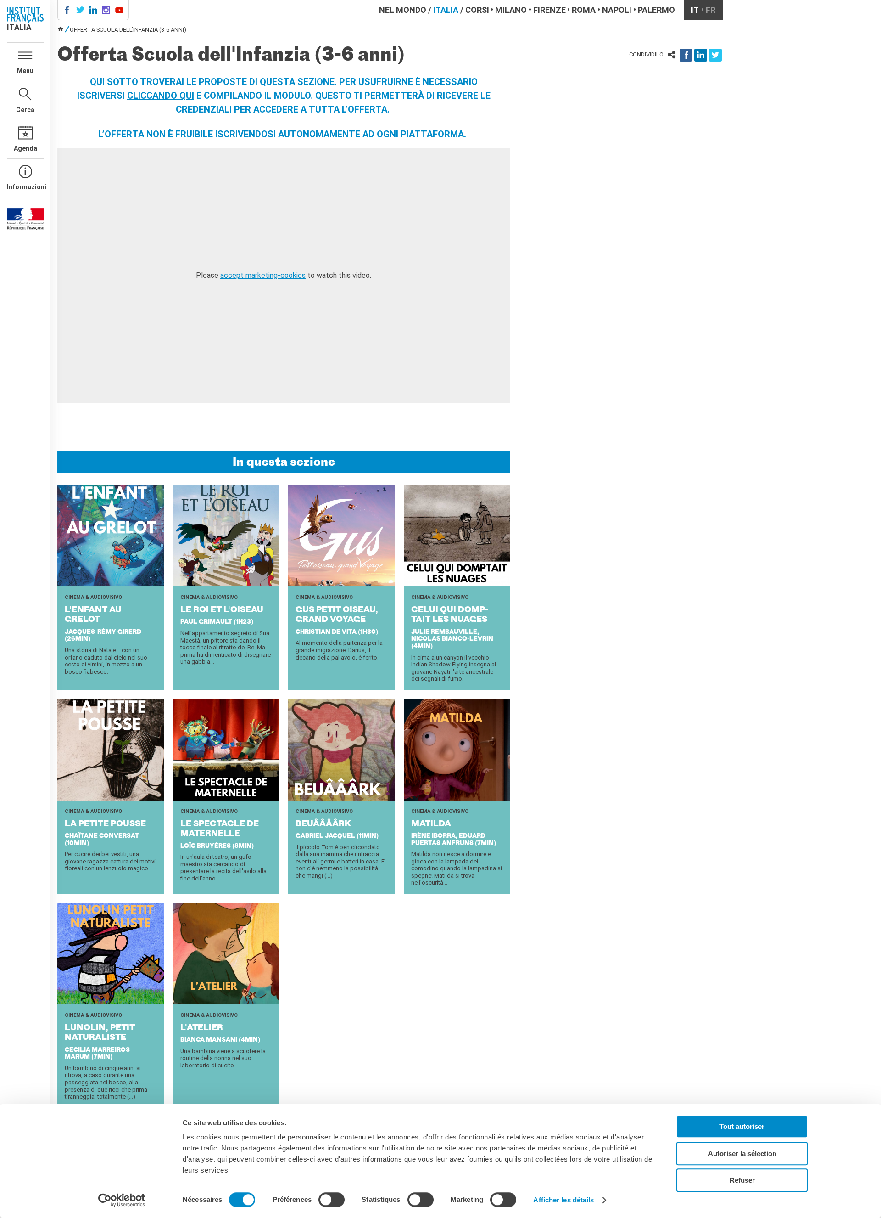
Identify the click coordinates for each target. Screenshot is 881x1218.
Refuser (742, 1180)
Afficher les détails (563, 1200)
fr (710, 10)
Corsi (477, 10)
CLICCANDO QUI (160, 95)
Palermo (656, 10)
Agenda (25, 148)
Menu (25, 70)
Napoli (616, 10)
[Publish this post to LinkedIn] (700, 55)
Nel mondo (402, 10)
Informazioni (25, 187)
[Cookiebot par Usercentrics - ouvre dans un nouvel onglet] (122, 1200)
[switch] (331, 1199)
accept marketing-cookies (263, 275)
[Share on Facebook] (686, 55)
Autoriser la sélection (742, 1153)
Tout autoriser (741, 1126)
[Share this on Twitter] (715, 55)
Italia (445, 10)
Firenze (549, 10)
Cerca (25, 109)
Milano (511, 10)
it (695, 10)
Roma (584, 10)
